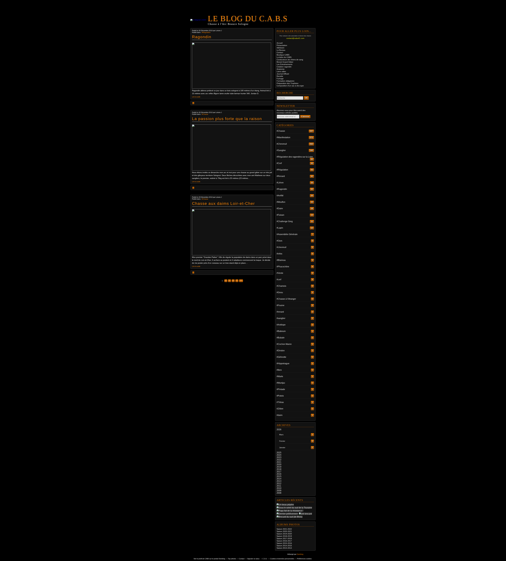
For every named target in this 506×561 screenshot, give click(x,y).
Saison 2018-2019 (284, 536)
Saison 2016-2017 (284, 541)
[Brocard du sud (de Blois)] (290, 517)
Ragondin (201, 37)
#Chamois (281, 286)
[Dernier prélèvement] (288, 513)
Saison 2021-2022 (284, 529)
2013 (279, 481)
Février (282, 441)
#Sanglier (281, 150)
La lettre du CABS (284, 57)
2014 (279, 479)
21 (291, 531)
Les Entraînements (284, 64)
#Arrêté (280, 195)
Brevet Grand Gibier (285, 62)
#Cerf (279, 163)
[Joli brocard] (306, 513)
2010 (279, 488)
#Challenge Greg (285, 221)
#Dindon (281, 350)
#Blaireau (281, 260)
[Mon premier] (231, 255)
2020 (279, 464)
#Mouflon (281, 202)
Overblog (300, 554)
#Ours (279, 241)
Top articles (232, 559)
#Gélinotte (281, 357)
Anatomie (280, 69)
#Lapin (280, 228)
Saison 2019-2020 (284, 534)
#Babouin (281, 331)
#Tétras (280, 402)
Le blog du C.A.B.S (248, 18)
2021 (279, 462)
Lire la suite (196, 97)
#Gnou (280, 292)
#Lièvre (280, 183)
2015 (279, 476)
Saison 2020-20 (283, 531)
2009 (279, 490)
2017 (279, 471)
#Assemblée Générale (287, 234)
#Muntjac (281, 383)
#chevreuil (281, 247)
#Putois (280, 396)
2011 (279, 486)
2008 (279, 493)
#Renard (281, 176)
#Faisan (280, 215)
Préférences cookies (304, 559)
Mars (281, 435)
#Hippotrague (283, 363)
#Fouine (280, 305)
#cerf (279, 279)
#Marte (280, 376)
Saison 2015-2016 (284, 543)
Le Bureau (281, 50)
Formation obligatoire (285, 81)
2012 (279, 483)
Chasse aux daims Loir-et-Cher (223, 203)
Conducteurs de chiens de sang (290, 60)
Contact (280, 52)
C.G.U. (265, 559)
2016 (279, 474)
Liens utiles (281, 71)
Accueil (280, 43)
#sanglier (281, 318)
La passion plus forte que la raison (227, 119)
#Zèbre (280, 409)
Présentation (282, 45)
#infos (279, 254)
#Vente (280, 273)
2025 (279, 452)
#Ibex (279, 370)
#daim (279, 415)
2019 (279, 467)
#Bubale (280, 338)
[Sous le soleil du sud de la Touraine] (295, 507)
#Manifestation (283, 137)
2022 (279, 460)
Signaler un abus (253, 559)
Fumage (280, 79)
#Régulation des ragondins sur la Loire (295, 157)
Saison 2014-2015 (284, 546)
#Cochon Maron (284, 344)
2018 (279, 469)
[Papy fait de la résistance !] (290, 510)
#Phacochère (283, 266)
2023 (279, 457)
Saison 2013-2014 (284, 548)
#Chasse (205, 114)
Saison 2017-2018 (284, 538)
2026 (279, 429)
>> (241, 281)
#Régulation (206, 32)
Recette (280, 76)
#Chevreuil (282, 144)
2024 (279, 455)
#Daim (280, 208)
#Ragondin (282, 189)
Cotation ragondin (284, 67)
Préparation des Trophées (287, 83)
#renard (280, 312)
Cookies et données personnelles (282, 559)
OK (306, 98)
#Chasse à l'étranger (286, 299)
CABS (283, 55)
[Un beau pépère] (286, 504)
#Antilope (281, 325)
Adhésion (280, 48)
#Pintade (281, 389)
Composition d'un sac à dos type (290, 86)
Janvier (282, 447)
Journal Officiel (283, 74)
